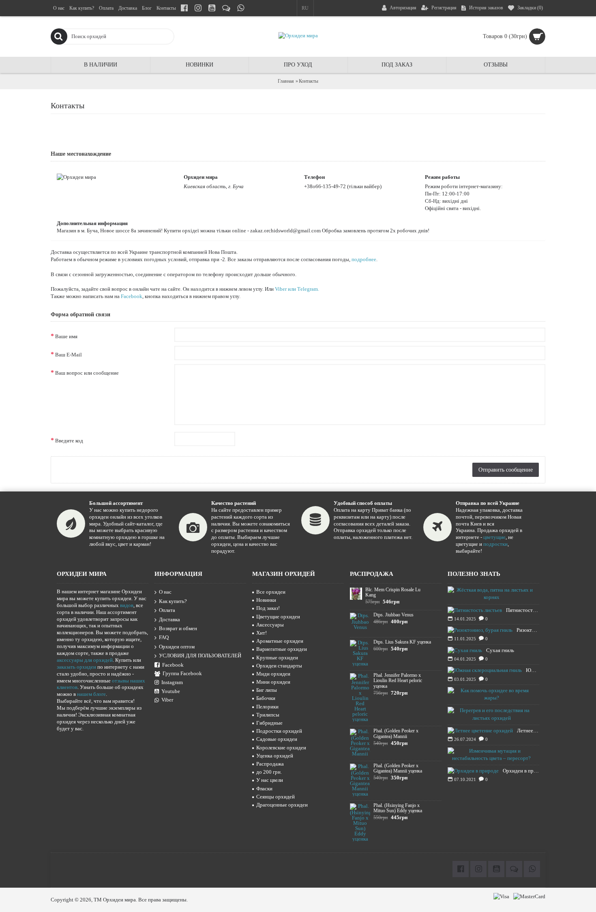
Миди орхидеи (273, 674)
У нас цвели (269, 780)
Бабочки (265, 698)
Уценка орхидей (274, 756)
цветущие (494, 537)
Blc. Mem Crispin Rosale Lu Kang (392, 592)
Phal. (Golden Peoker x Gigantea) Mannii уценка (397, 768)
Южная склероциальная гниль (532, 670)
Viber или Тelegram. (297, 289)
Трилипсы (267, 715)
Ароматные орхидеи (279, 641)
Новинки (266, 600)
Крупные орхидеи (277, 657)
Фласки (264, 788)
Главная (286, 81)
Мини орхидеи (273, 682)
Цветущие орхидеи (278, 617)
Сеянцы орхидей (275, 797)
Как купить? (173, 601)
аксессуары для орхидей (85, 660)
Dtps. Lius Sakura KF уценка (402, 642)
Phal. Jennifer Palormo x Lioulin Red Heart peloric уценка (397, 681)
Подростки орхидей (279, 731)
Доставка (169, 619)
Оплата (167, 610)
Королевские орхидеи (281, 748)
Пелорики (267, 707)
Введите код (69, 441)
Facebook (131, 296)
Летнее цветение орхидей (528, 730)
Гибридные (269, 723)
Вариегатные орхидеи (281, 649)
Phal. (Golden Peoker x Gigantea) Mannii (395, 733)
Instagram (172, 682)
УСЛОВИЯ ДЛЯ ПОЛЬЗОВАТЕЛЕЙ (200, 655)
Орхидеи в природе (521, 771)
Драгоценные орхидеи (282, 805)
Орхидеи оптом (177, 647)
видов (126, 605)
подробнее (364, 259)
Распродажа (270, 764)
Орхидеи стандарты (279, 666)
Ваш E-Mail (68, 355)
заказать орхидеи (76, 667)
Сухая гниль (500, 650)
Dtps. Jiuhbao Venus (393, 615)
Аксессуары (270, 625)
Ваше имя (66, 336)
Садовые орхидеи (276, 739)
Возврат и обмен (178, 628)
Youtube (170, 691)
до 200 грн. (269, 772)
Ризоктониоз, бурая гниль (528, 630)
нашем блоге (91, 694)
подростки (495, 544)
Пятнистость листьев (522, 610)
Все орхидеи (270, 592)
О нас (165, 592)
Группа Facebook (182, 673)
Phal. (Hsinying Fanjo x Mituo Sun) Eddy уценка (397, 808)
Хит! (261, 633)
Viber (167, 700)
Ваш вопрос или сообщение (87, 373)
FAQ (164, 637)
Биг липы (266, 690)
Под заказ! (268, 608)
